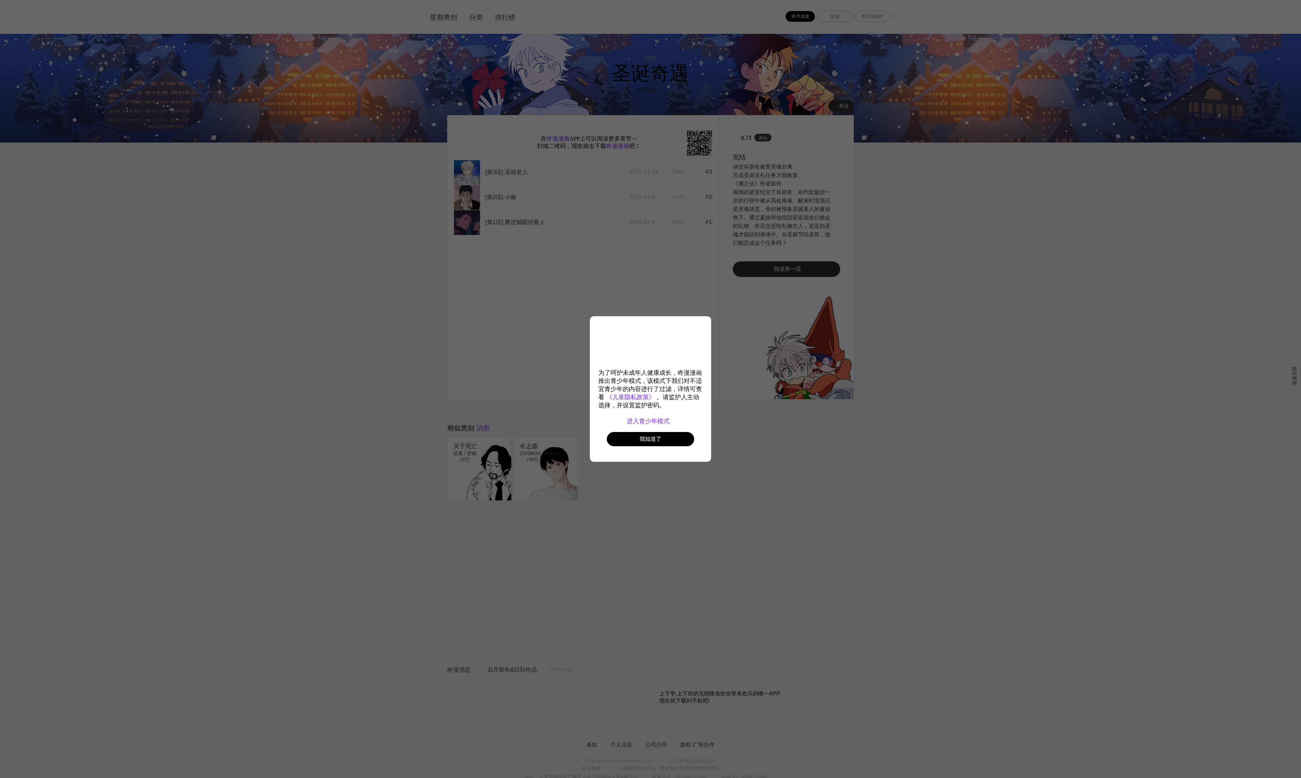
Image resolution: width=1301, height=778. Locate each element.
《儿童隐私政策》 (630, 397)
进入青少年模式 (649, 421)
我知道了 (650, 439)
